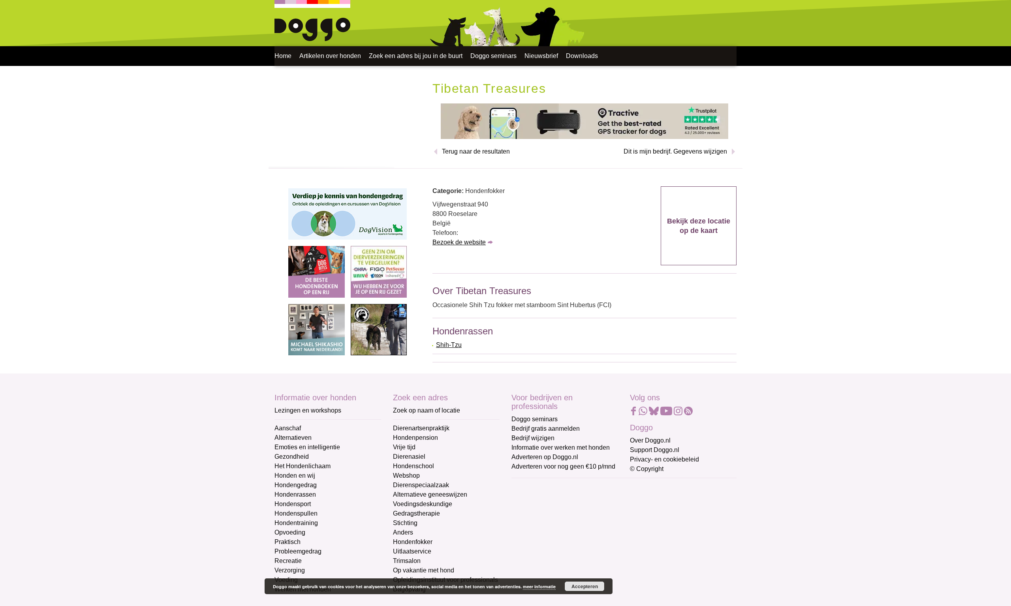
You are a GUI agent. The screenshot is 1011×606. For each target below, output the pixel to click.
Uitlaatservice (412, 551)
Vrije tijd (404, 447)
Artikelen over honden (330, 56)
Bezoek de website (459, 242)
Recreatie (288, 560)
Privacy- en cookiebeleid (664, 459)
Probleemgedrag (297, 551)
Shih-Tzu (449, 344)
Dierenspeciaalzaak (421, 485)
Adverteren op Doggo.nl (544, 457)
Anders (403, 532)
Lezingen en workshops (307, 410)
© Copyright (646, 468)
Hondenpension (415, 437)
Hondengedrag (295, 485)
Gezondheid (291, 456)
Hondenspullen (296, 513)
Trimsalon (407, 560)
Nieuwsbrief (541, 56)
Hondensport (292, 504)
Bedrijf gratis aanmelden (545, 428)
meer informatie (539, 586)
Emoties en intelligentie (307, 447)
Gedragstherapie (416, 513)
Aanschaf (287, 428)
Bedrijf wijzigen (532, 438)
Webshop (406, 475)
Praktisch (287, 541)
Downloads (582, 56)
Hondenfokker (412, 541)
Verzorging (289, 570)
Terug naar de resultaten (476, 151)
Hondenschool (413, 466)
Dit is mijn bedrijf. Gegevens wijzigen (675, 151)
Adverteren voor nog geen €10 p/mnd (563, 466)
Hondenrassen (295, 494)
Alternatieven (293, 437)
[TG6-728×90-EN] (584, 120)
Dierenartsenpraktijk (421, 428)
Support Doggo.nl (654, 450)
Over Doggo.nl (650, 440)
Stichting (405, 523)
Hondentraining (296, 523)
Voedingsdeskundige (422, 504)
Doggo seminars (493, 56)
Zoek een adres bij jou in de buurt (415, 56)
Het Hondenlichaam (302, 466)
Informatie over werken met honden (560, 447)
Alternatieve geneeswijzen (430, 494)
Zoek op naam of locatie (426, 410)
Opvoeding (289, 532)
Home (282, 56)
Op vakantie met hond (423, 570)
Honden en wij (294, 475)
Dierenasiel (409, 456)
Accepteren (584, 586)
